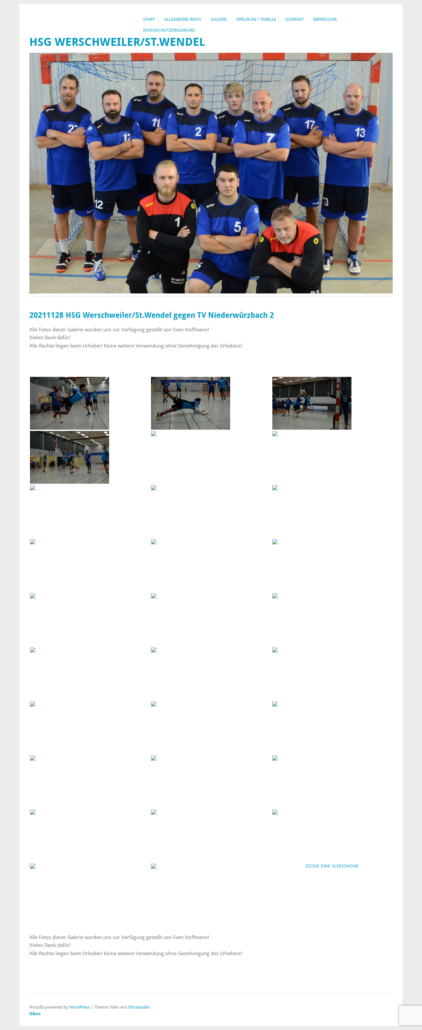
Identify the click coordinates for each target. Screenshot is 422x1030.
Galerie (219, 19)
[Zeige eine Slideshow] (332, 865)
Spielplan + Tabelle (256, 19)
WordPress (79, 1007)
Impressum (325, 19)
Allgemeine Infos (182, 19)
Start (149, 19)
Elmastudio (139, 1007)
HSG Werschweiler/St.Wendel (117, 42)
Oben (35, 1013)
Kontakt (295, 19)
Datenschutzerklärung (169, 30)
